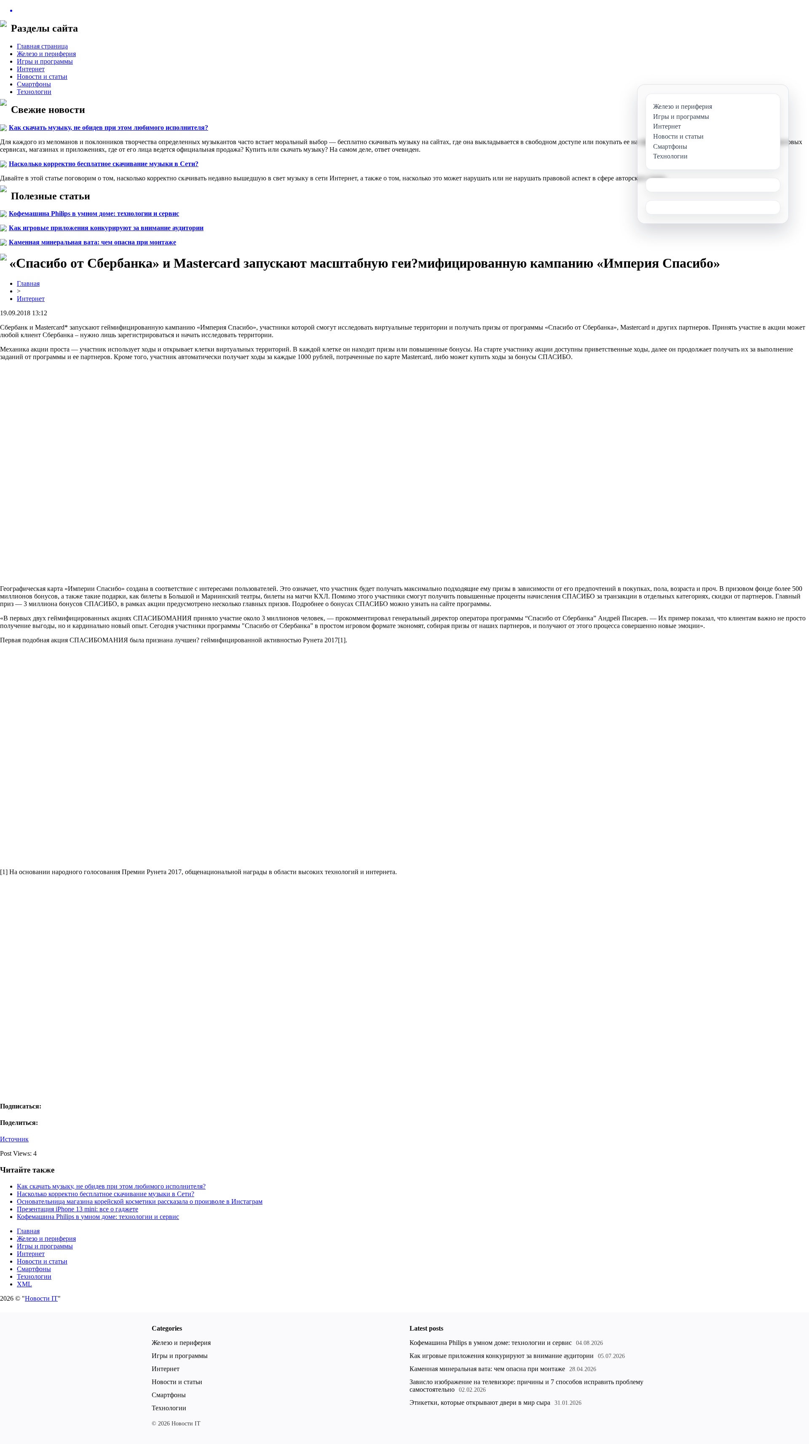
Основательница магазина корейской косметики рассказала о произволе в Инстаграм (140, 1201)
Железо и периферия (46, 53)
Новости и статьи (42, 76)
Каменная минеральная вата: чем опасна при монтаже (92, 242)
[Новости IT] (404, 10)
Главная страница (42, 46)
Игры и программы (45, 61)
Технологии (34, 91)
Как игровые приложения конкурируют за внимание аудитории (106, 227)
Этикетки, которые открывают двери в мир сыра (480, 1402)
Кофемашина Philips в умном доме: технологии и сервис (94, 213)
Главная (28, 283)
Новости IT (41, 1298)
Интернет (31, 68)
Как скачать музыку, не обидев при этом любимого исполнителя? (108, 127)
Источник (14, 1139)
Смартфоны (34, 84)
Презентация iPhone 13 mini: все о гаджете (77, 1209)
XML (24, 1284)
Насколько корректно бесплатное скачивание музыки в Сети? (103, 163)
